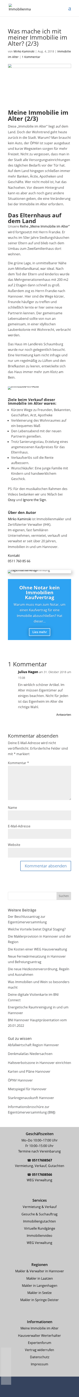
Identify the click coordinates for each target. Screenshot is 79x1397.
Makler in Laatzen (39, 1278)
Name (12, 807)
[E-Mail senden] (6, 1371)
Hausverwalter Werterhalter (39, 1335)
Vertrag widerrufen (39, 1350)
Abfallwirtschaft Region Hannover (33, 1045)
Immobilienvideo (39, 1235)
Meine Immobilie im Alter (39, 1328)
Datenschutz (39, 1357)
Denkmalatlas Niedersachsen (30, 1053)
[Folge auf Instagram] (38, 1385)
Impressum (39, 1364)
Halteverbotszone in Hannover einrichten (39, 1062)
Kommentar (18, 763)
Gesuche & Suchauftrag (39, 1214)
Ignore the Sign (34, 500)
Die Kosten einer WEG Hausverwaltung (37, 949)
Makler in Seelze (39, 1292)
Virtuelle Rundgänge (39, 1228)
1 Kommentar (31, 57)
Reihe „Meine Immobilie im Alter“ (45, 226)
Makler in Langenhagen (39, 1285)
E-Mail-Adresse (19, 826)
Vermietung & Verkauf (40, 1207)
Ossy (11, 500)
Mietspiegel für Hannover (27, 1089)
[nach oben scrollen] (6, 1380)
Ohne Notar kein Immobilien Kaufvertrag (39, 592)
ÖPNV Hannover (20, 1080)
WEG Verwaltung (39, 1242)
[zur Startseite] (6, 1352)
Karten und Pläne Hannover (29, 1071)
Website (14, 844)
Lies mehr (39, 632)
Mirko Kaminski (24, 51)
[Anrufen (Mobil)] (6, 1361)
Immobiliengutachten (39, 1221)
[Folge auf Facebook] (26, 1385)
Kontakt (14, 555)
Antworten (63, 714)
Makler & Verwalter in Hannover (39, 1271)
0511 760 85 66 (19, 561)
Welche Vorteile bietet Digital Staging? (37, 929)
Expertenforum (39, 1342)
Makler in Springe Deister (39, 1300)
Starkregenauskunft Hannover (31, 1098)
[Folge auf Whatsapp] (51, 1385)
